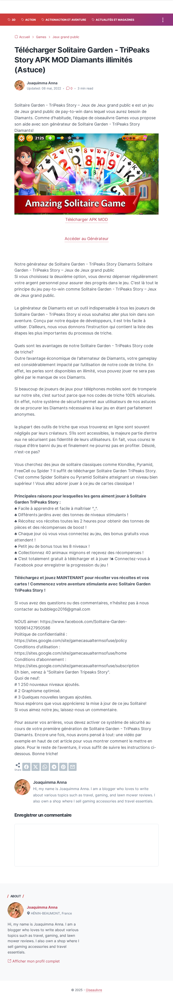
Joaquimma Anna (42, 907)
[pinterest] (63, 767)
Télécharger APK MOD (86, 219)
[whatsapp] (45, 767)
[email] (72, 767)
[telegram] (54, 767)
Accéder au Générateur (87, 238)
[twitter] (36, 767)
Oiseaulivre (94, 990)
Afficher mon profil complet (35, 961)
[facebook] (26, 767)
